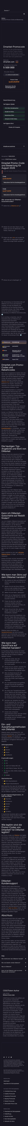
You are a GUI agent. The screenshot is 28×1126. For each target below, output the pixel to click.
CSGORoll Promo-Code (10, 1091)
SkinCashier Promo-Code (11, 1103)
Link (13, 237)
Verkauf (9, 736)
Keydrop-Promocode (10, 1098)
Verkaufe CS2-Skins (9, 1121)
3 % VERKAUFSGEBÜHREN (12, 74)
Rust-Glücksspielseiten (10, 1118)
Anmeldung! (15, 342)
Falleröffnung (8, 1113)
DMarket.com (15, 206)
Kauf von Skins (13, 908)
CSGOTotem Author (10, 159)
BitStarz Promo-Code (9, 995)
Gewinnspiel (6, 1081)
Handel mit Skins (9, 1116)
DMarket (16, 835)
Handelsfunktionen (6, 632)
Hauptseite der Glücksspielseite (12, 1111)
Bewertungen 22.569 (18, 356)
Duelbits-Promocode (10, 1093)
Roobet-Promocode (9, 1101)
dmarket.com (8, 62)
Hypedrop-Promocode (10, 1096)
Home (3, 18)
